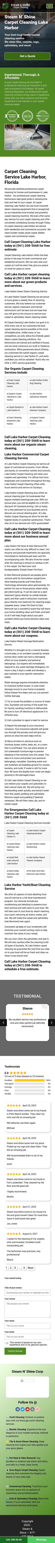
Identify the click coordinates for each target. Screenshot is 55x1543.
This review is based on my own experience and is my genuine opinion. (29, 1343)
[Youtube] (27, 1409)
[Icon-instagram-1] (37, 1409)
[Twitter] (22, 1409)
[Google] (32, 1409)
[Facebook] (18, 1409)
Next (30, 1267)
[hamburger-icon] (49, 6)
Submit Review (15, 1351)
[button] (27, 137)
